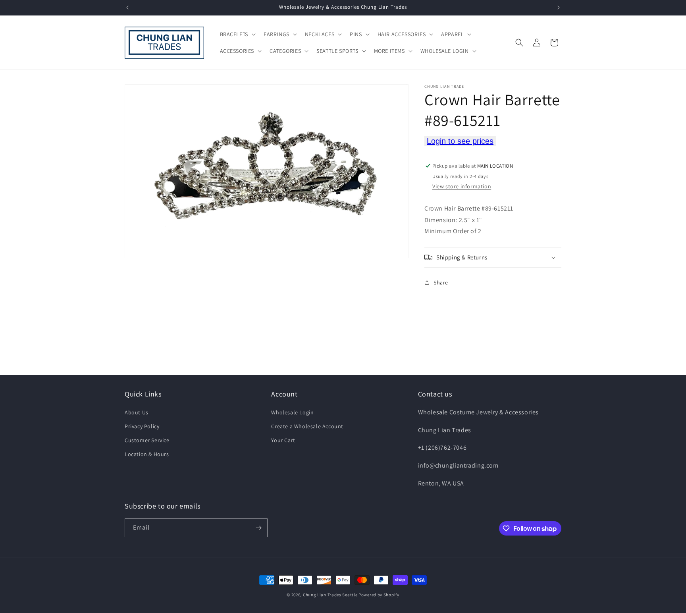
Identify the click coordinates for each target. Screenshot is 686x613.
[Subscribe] (258, 527)
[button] (237, 34)
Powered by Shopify (378, 595)
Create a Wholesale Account (307, 426)
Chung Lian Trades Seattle (330, 595)
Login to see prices (460, 141)
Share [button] (441, 282)
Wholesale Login (292, 412)
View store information (461, 186)
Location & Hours (147, 454)
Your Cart (283, 440)
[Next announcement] (558, 7)
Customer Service (147, 440)
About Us (136, 412)
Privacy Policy (142, 426)
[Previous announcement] (127, 7)
